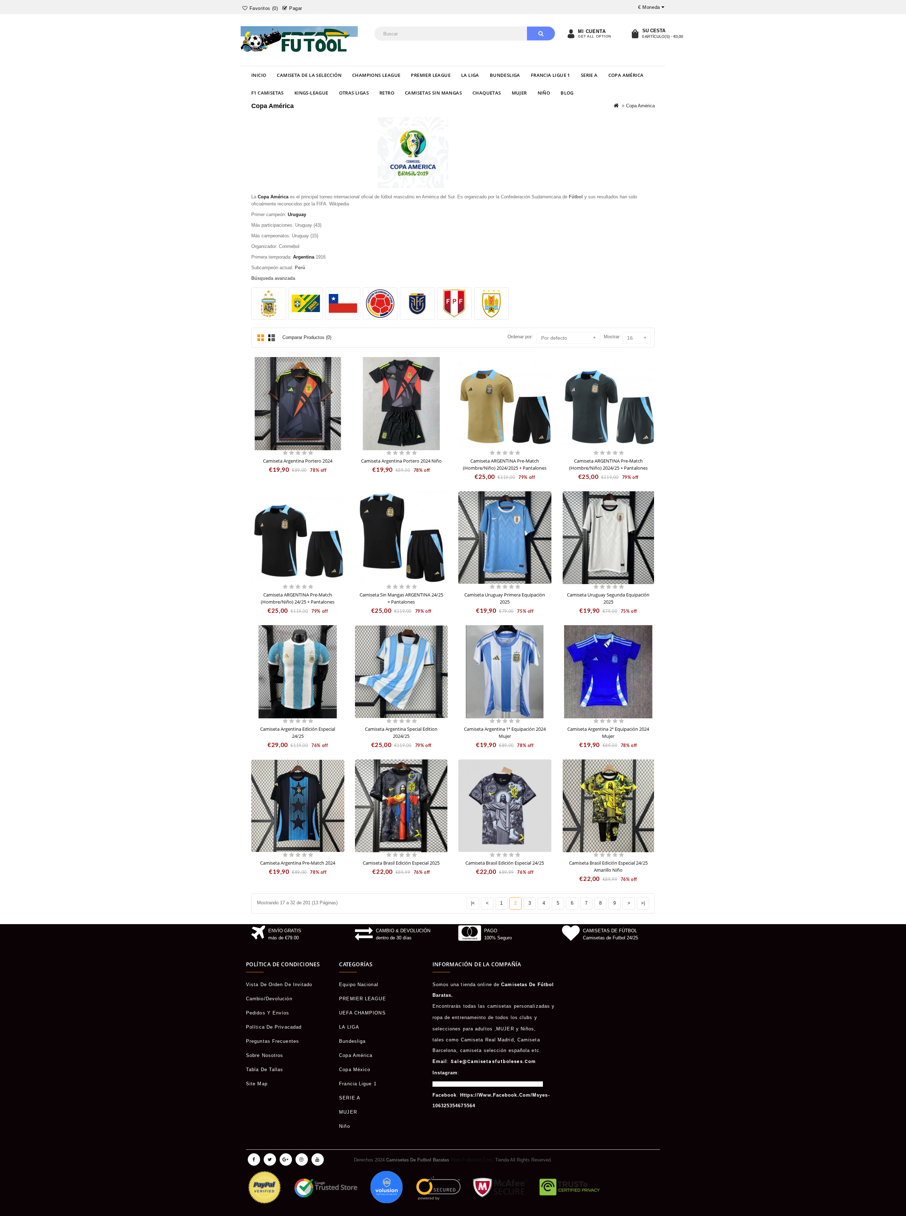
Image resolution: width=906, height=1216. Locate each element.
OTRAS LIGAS (354, 93)
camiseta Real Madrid (487, 1039)
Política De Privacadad (274, 1027)
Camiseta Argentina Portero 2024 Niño (401, 461)
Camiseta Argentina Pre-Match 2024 (297, 863)
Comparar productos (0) (306, 337)
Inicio (258, 75)
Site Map (257, 1083)
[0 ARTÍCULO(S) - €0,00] (635, 33)
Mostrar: (612, 336)
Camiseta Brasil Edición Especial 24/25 (504, 863)
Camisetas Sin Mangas (433, 93)
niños (527, 1028)
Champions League (376, 75)
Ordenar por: (520, 336)
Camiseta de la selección (309, 75)
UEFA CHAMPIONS (362, 1013)
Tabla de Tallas (264, 1069)
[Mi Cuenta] (571, 33)
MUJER (519, 93)
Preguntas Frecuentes (272, 1041)
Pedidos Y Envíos (267, 1013)
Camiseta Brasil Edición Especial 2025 (401, 863)
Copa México (354, 1069)
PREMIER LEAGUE (431, 75)
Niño (544, 93)
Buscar (541, 33)
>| (643, 903)
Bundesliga (505, 75)
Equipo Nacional (358, 984)
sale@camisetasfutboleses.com (493, 1061)
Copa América (626, 75)
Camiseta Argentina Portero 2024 (297, 461)
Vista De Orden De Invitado (279, 984)
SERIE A (589, 75)
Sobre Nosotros (264, 1055)
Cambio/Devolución (269, 998)
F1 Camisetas (267, 93)
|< (473, 903)
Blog (567, 93)
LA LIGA (470, 75)
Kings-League (311, 93)
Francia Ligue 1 (550, 75)
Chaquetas (486, 93)
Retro (386, 93)
